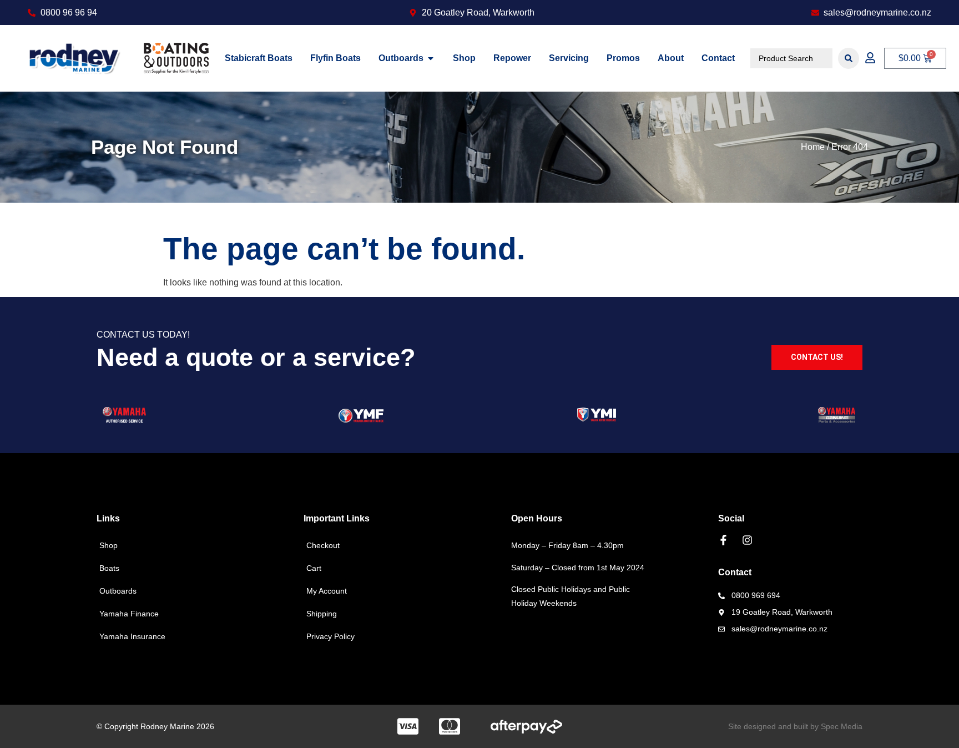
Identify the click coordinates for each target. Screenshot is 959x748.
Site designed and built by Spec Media (795, 726)
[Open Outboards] (430, 58)
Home (813, 147)
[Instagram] (747, 540)
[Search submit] (848, 58)
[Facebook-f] (723, 540)
